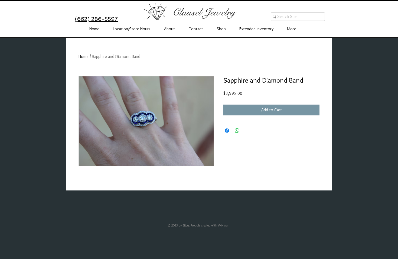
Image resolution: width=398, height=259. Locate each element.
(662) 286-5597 (96, 19)
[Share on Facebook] (227, 130)
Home (84, 56)
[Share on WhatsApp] (237, 130)
